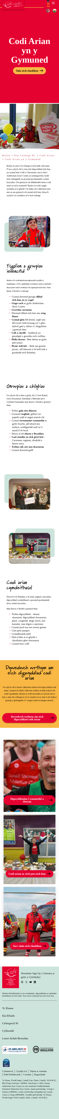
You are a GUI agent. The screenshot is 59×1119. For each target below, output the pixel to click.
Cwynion (27, 1074)
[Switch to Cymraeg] (54, 10)
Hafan (6, 155)
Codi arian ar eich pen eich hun (27, 873)
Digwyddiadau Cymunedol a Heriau (27, 800)
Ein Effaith (8, 1015)
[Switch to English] (48, 10)
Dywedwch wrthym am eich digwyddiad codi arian (27, 718)
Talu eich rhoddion (27, 70)
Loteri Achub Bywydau (15, 1038)
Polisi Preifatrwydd (12, 1074)
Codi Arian (47, 155)
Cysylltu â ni (21, 1071)
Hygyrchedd (39, 1074)
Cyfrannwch (7, 1071)
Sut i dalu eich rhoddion (27, 945)
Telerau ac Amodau (38, 1071)
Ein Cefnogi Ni (24, 155)
